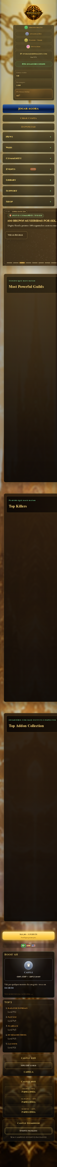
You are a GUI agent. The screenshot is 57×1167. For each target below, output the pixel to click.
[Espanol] (28, 945)
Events (20, 169)
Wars (9, 147)
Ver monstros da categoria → (18, 994)
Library (11, 180)
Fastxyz (12, 1017)
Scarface (13, 1026)
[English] (33, 945)
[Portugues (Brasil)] (23, 945)
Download (28, 126)
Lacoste (12, 1044)
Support (11, 190)
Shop (9, 201)
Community (14, 158)
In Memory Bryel (17, 1035)
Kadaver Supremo (18, 1008)
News (9, 136)
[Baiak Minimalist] (33, 13)
